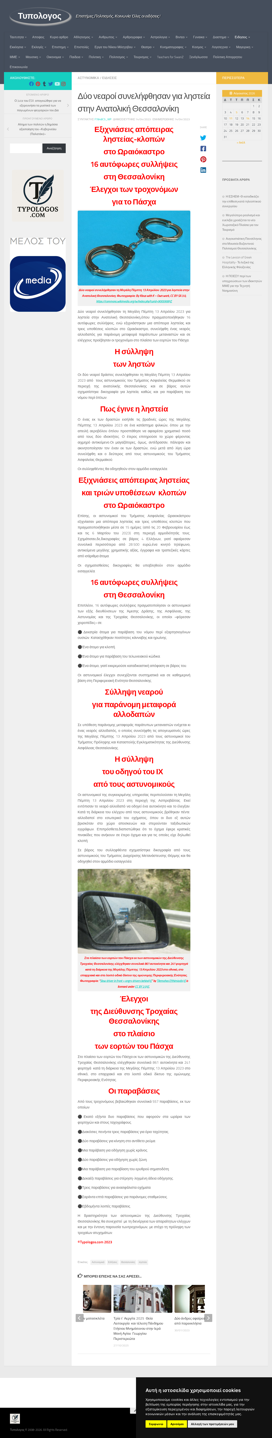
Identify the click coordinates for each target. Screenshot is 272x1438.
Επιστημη (59, 47)
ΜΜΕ (13, 57)
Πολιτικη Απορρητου (227, 57)
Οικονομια (54, 57)
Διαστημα (219, 37)
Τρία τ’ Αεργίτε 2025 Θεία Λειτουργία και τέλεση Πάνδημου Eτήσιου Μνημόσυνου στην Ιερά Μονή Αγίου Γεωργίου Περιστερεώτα (138, 1328)
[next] (208, 1318)
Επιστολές (81, 47)
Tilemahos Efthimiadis (170, 981)
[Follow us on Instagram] (63, 83)
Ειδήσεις (112, 1262)
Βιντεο (180, 37)
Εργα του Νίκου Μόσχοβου (114, 47)
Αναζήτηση (54, 148)
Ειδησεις (241, 37)
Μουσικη (32, 57)
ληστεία (143, 1262)
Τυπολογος (40, 16)
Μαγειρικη (243, 47)
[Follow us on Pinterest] (37, 83)
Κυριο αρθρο (59, 37)
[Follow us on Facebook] (31, 83)
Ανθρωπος (106, 37)
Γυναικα (198, 37)
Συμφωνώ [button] (156, 1424)
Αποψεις (38, 37)
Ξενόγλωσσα (198, 57)
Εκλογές (37, 47)
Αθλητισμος (82, 37)
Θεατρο (146, 47)
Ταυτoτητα (17, 37)
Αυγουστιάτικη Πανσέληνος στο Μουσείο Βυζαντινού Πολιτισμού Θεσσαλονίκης (242, 243)
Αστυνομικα (88, 78)
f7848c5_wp (103, 119)
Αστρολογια (159, 37)
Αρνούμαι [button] (177, 1424)
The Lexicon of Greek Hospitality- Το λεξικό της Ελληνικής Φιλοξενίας (238, 262)
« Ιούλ (241, 142)
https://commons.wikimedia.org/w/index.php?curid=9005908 (132, 301)
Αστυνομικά (98, 1262)
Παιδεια (74, 57)
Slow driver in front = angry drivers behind (124, 981)
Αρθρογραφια (132, 37)
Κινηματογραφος (172, 47)
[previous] (80, 1318)
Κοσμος (197, 47)
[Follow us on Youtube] (57, 83)
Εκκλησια (16, 47)
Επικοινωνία (18, 67)
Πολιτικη (95, 57)
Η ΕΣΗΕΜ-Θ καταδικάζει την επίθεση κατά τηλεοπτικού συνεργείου (241, 201)
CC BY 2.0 (140, 986)
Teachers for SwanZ (170, 57)
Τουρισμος (141, 57)
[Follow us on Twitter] (50, 83)
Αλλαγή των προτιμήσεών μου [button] (212, 1424)
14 (247, 118)
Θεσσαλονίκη (128, 1262)
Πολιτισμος (117, 57)
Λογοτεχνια (220, 47)
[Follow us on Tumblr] (44, 83)
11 (230, 118)
